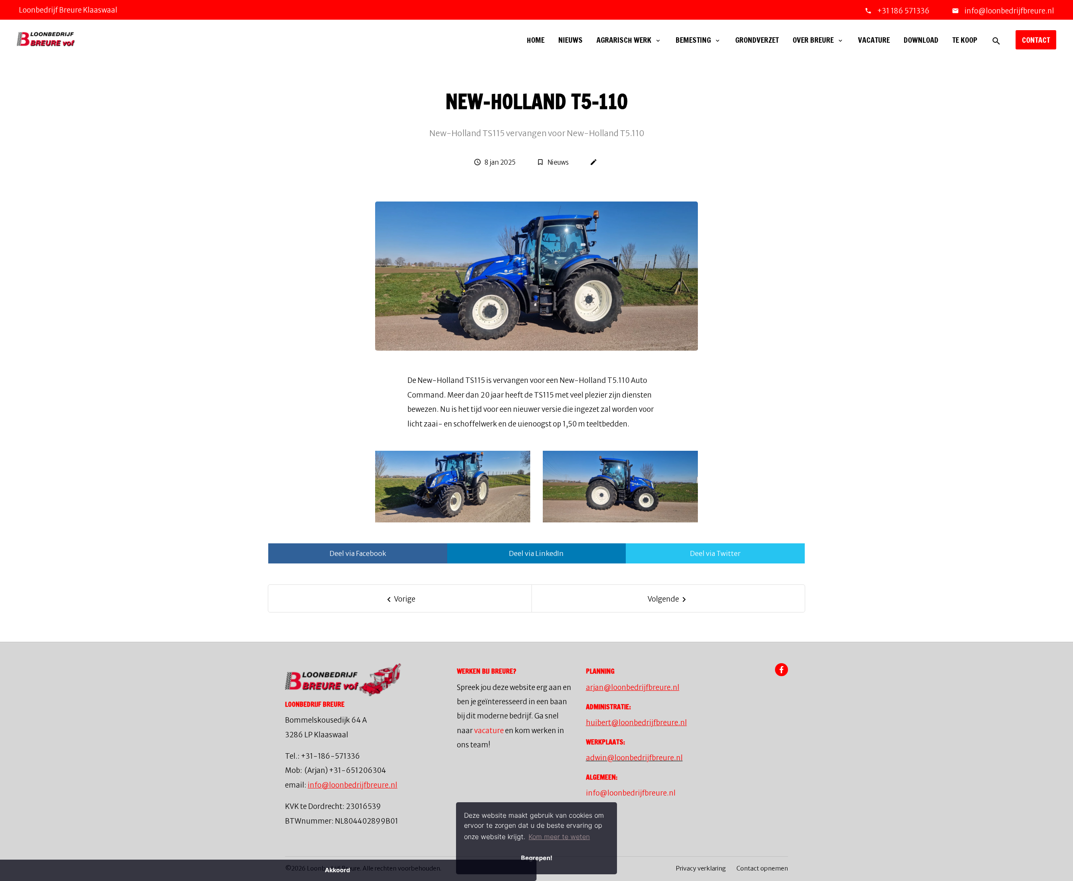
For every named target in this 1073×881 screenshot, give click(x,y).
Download (921, 39)
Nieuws (570, 39)
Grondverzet (757, 39)
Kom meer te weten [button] (559, 836)
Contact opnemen (762, 868)
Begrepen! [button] (536, 857)
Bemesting (693, 39)
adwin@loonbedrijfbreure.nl (634, 757)
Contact (1036, 39)
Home (535, 39)
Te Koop (964, 39)
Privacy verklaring (701, 868)
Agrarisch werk (623, 39)
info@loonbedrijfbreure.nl (1008, 11)
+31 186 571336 (903, 11)
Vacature (874, 39)
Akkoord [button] (337, 869)
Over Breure (813, 39)
